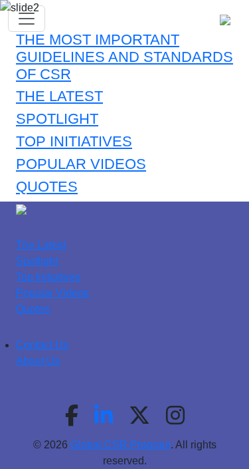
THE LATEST (59, 96)
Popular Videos (52, 293)
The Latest (41, 245)
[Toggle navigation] (26, 18)
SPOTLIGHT (57, 119)
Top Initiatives (48, 277)
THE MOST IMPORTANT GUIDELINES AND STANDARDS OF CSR (124, 57)
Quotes (33, 309)
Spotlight (37, 261)
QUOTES (47, 187)
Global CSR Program (120, 444)
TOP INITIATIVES (74, 142)
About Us (38, 361)
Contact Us (42, 345)
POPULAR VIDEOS (81, 164)
